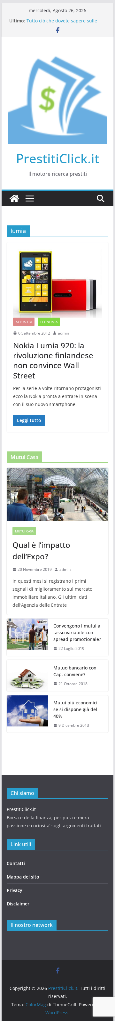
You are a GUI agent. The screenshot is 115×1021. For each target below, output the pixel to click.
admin (63, 333)
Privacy (14, 890)
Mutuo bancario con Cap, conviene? (74, 671)
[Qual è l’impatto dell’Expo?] (57, 494)
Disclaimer (18, 904)
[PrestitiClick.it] (14, 198)
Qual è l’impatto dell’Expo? (41, 550)
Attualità (24, 322)
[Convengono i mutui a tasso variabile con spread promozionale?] (27, 637)
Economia (48, 322)
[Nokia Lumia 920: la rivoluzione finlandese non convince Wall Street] (57, 283)
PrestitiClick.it (57, 158)
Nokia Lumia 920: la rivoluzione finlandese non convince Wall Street (53, 360)
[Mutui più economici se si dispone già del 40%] (27, 714)
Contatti (16, 863)
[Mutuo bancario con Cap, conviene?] (27, 676)
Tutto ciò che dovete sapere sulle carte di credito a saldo (62, 24)
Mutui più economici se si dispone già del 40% (75, 709)
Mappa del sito (23, 877)
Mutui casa (24, 531)
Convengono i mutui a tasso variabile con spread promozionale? (77, 632)
